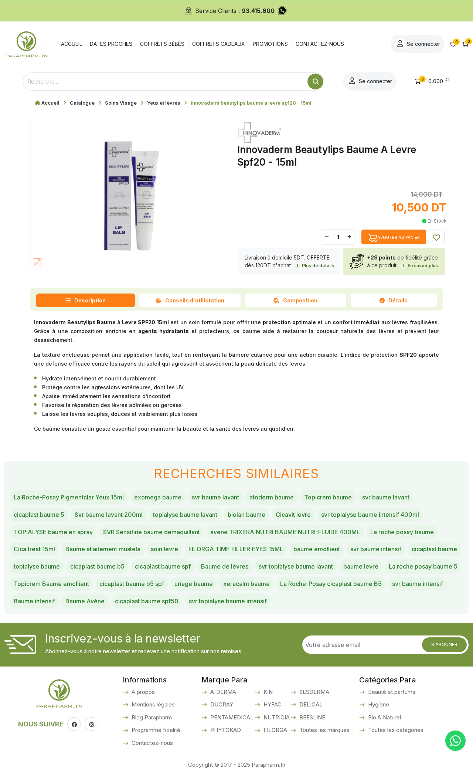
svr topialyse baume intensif (228, 601)
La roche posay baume (402, 532)
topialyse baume (37, 566)
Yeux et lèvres (163, 103)
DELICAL (310, 704)
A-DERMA (222, 691)
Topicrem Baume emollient (51, 583)
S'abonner (444, 644)
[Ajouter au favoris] (436, 237)
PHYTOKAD (225, 729)
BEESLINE (311, 717)
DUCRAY (221, 704)
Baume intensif (34, 601)
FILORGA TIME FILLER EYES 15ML (235, 549)
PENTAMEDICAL (231, 717)
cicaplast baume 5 (39, 514)
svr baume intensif (375, 549)
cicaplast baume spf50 (146, 601)
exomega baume (157, 497)
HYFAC (272, 704)
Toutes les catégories (395, 729)
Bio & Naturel (384, 717)
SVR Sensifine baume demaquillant (151, 532)
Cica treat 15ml (34, 549)
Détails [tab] (398, 300)
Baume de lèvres (224, 566)
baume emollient (316, 549)
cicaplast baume (434, 549)
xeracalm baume (246, 583)
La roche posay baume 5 (423, 566)
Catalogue (82, 103)
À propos (142, 691)
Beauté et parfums (391, 691)
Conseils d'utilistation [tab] (194, 300)
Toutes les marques (324, 729)
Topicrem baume (328, 497)
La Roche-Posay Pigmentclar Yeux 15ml (69, 497)
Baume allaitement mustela (102, 549)
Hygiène (378, 704)
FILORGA (274, 729)
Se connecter (422, 44)
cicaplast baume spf (163, 566)
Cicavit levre (293, 514)
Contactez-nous (151, 742)
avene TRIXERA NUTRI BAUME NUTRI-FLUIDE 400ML (285, 532)
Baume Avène (85, 601)
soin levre (164, 549)
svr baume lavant (215, 497)
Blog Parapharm (151, 717)
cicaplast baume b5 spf (131, 583)
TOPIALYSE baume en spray (53, 532)
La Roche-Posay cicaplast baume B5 (331, 583)
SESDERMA (313, 691)
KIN (267, 691)
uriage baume (193, 583)
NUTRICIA (276, 717)
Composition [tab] (300, 300)
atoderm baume (271, 497)
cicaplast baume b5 (97, 566)
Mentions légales (152, 704)
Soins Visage (121, 103)
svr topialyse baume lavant (296, 566)
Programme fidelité (155, 729)
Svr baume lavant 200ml (109, 514)
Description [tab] (90, 300)
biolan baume (246, 514)
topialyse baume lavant (185, 514)
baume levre (360, 566)
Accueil (50, 103)
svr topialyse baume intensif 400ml (370, 514)
